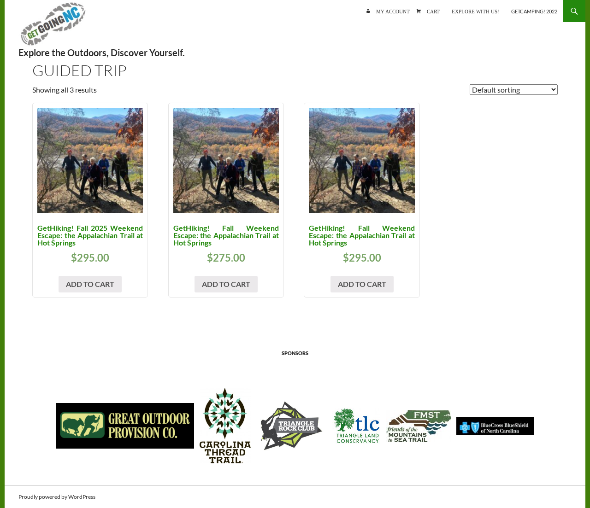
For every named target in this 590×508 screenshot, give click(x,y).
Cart (433, 10)
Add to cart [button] (90, 284)
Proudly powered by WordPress (56, 496)
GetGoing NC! (53, 27)
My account (393, 10)
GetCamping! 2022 (534, 11)
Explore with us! (475, 10)
